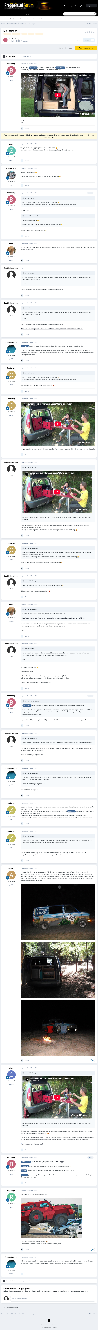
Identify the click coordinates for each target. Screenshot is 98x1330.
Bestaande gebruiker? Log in (73, 6)
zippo (11, 144)
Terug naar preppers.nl (26, 14)
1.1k (12, 80)
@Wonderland (60, 67)
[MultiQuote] (22, 128)
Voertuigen (24, 41)
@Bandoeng (25, 346)
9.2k (12, 359)
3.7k (12, 885)
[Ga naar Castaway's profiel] (11, 375)
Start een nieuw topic (65, 48)
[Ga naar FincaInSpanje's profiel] (11, 349)
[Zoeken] (94, 13)
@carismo (24, 1175)
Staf (21, 19)
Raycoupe (11, 1190)
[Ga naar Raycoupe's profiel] (11, 1197)
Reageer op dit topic (86, 48)
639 (12, 385)
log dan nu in (57, 1291)
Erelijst (41, 19)
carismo (11, 1068)
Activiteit (13, 14)
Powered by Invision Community (49, 1327)
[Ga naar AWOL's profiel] (11, 875)
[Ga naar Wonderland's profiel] (11, 175)
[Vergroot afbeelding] (56, 148)
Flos (11, 244)
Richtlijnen (13, 19)
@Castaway (33, 67)
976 (12, 185)
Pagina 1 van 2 (26, 56)
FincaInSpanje (11, 342)
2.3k (12, 1084)
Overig (5, 14)
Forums (4, 19)
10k (12, 1207)
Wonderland (11, 168)
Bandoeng (15, 39)
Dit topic (87, 14)
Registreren (91, 6)
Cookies (54, 1325)
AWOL (11, 868)
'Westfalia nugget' (59, 1161)
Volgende (12, 56)
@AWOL (24, 1170)
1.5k (12, 160)
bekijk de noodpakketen (32, 135)
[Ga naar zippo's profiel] (11, 150)
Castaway (11, 368)
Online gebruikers (30, 19)
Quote (27, 128)
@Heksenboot (26, 1161)
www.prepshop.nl (49, 137)
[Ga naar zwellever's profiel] (11, 810)
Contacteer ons (45, 1325)
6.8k (12, 260)
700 (12, 820)
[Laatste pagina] (18, 56)
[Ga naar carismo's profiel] (11, 1074)
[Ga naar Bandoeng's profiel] (5, 40)
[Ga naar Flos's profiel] (11, 250)
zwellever (11, 803)
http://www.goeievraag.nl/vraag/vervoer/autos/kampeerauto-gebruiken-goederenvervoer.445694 (52, 329)
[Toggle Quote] (23, 198)
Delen (78, 40)
